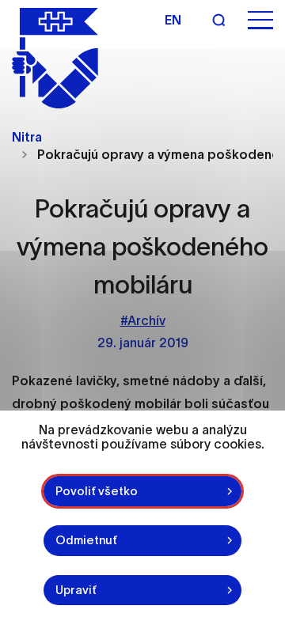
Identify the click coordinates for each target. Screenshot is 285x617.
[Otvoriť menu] (260, 20)
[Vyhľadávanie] (218, 19)
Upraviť (76, 589)
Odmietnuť (86, 540)
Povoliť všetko (96, 491)
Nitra (27, 137)
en (173, 20)
